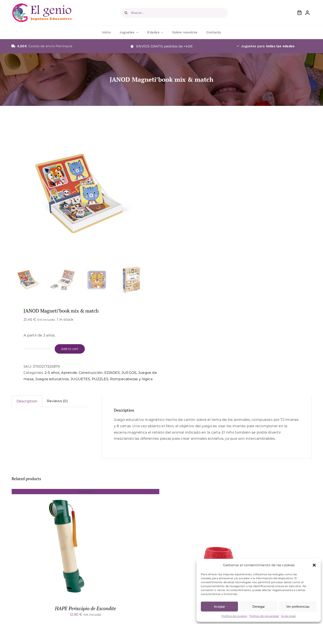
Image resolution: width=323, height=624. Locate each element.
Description (27, 401)
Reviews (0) (57, 401)
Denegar (258, 606)
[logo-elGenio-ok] (42, 5)
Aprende (69, 373)
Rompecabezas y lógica (131, 379)
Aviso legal (288, 616)
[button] (314, 565)
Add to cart (69, 349)
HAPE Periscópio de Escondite (85, 608)
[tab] (27, 401)
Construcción (91, 373)
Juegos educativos (52, 379)
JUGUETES (80, 379)
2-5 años (52, 373)
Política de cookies (234, 616)
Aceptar (219, 606)
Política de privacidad (264, 616)
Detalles (66, 544)
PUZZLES (100, 379)
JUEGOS (129, 373)
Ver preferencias (298, 606)
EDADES (112, 373)
